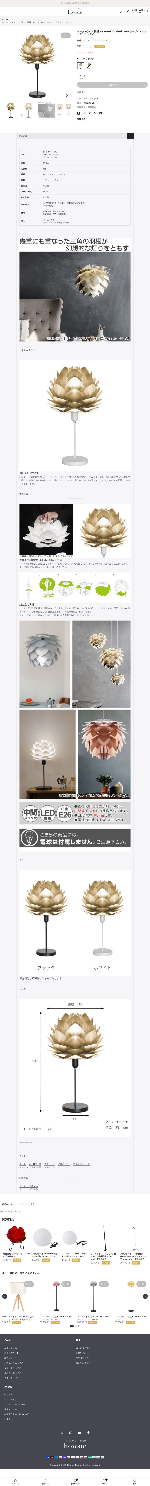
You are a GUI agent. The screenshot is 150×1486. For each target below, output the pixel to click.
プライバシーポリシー (14, 1404)
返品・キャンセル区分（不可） (56, 222)
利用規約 (8, 1419)
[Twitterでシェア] (89, 113)
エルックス (93, 98)
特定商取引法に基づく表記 (16, 1414)
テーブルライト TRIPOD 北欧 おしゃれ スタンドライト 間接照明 (18, 1318)
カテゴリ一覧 (17, 22)
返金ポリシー (10, 1409)
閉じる (3, 3)
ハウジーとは (10, 1399)
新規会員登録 (10, 1348)
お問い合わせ (82, 1353)
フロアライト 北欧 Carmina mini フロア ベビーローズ (55, 1318)
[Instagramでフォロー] (71, 1433)
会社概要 (8, 1394)
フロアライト (46, 22)
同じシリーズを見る (28, 1185)
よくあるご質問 (83, 1348)
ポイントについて (12, 1377)
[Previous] (4, 1296)
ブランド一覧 (35, 1167)
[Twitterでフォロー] (62, 1433)
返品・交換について (13, 1372)
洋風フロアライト (81, 1163)
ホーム (5, 19)
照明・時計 (31, 22)
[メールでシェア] (100, 113)
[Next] (145, 1296)
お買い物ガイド (11, 1353)
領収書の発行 (82, 1357)
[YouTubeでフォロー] (79, 1433)
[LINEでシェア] (78, 113)
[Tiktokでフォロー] (88, 1433)
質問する (81, 119)
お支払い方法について (14, 1362)
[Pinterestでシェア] (95, 113)
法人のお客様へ (83, 1362)
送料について (10, 1357)
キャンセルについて (13, 1367)
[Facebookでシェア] (84, 113)
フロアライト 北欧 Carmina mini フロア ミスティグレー (93, 1318)
